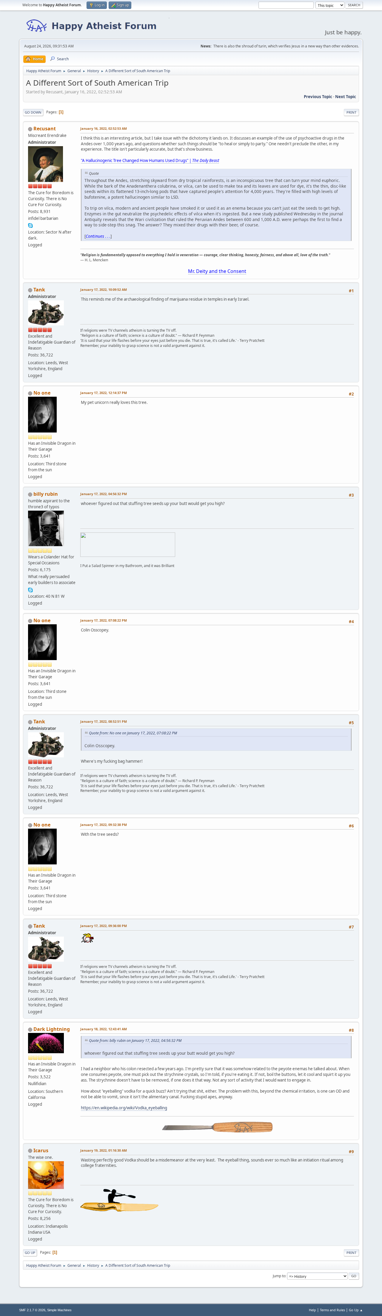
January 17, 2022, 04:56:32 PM (103, 494)
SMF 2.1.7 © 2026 (32, 1310)
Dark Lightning (51, 1029)
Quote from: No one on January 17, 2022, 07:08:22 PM (133, 733)
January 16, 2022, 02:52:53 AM (103, 128)
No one (41, 393)
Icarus (40, 1150)
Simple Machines (59, 1310)
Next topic (345, 96)
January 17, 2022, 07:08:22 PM (103, 620)
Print (351, 112)
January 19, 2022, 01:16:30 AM (103, 1150)
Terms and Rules (332, 1310)
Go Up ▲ (356, 1310)
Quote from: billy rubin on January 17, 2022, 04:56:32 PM (135, 1040)
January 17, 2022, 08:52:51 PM (103, 721)
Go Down (33, 112)
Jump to (279, 1275)
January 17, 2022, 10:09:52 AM (103, 289)
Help (312, 1310)
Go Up (30, 1252)
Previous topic (318, 96)
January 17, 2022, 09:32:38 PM (103, 824)
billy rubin (45, 494)
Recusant (44, 128)
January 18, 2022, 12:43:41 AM (103, 1029)
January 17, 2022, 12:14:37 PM (103, 392)
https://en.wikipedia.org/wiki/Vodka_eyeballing (124, 1107)
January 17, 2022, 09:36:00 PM (103, 925)
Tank (39, 289)
